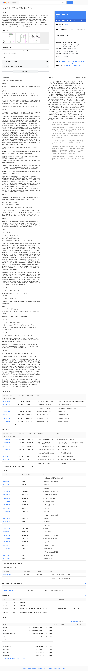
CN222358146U (6, 552)
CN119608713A (7, 453)
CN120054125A (7, 456)
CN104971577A (6, 525)
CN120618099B (7, 459)
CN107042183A (6, 488)
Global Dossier (72, 65)
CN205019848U (6, 508)
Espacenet (65, 65)
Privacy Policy (57, 668)
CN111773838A (7, 421)
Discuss (78, 65)
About (24, 668)
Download (75, 621)
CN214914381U (6, 535)
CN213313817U (6, 531)
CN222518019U (6, 555)
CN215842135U (6, 545)
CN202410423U (6, 498)
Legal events (77, 61)
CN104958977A (6, 501)
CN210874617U (7, 414)
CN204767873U (6, 505)
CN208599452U (6, 515)
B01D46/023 (7, 51)
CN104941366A (6, 494)
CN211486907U (6, 538)
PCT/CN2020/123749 (8, 578)
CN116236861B (7, 439)
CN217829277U (6, 491)
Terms (50, 668)
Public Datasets (42, 668)
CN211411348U (7, 418)
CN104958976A (6, 484)
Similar (80, 20)
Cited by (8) (71, 61)
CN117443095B (7, 443)
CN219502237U (6, 518)
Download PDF (61, 20)
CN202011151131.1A (8, 574)
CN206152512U (7, 404)
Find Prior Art (72, 20)
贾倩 (61, 27)
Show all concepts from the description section (14, 658)
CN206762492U (6, 542)
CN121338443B (7, 463)
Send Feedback (32, 668)
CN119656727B (7, 449)
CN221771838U (6, 548)
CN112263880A (6, 478)
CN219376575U (6, 511)
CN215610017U (6, 558)
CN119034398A (7, 446)
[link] (24, 51)
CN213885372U (6, 521)
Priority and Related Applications (70, 63)
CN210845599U (7, 411)
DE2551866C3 (6, 401)
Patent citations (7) (62, 61)
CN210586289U (6, 528)
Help (64, 668)
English (66, 24)
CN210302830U (7, 408)
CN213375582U (6, 481)
